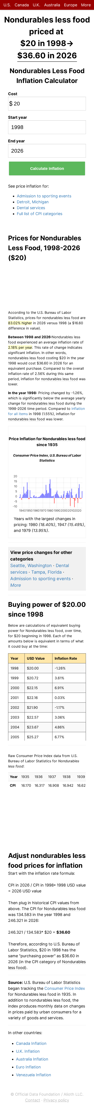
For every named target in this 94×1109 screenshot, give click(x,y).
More (86, 5)
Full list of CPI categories (39, 213)
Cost (12, 93)
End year (16, 141)
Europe (70, 5)
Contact (32, 1100)
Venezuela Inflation (33, 1075)
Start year (17, 117)
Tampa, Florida (46, 572)
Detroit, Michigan (33, 202)
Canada (22, 5)
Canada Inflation (31, 1043)
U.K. (36, 5)
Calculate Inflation (47, 168)
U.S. (7, 5)
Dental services (31, 207)
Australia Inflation (32, 1059)
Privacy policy (56, 1100)
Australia (52, 5)
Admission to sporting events (44, 196)
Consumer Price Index (64, 988)
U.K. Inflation (28, 1051)
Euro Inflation (28, 1067)
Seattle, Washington (31, 565)
